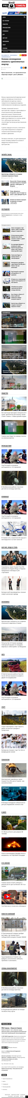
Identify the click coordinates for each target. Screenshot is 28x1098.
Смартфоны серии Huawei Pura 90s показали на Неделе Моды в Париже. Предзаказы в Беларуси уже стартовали (13, 569)
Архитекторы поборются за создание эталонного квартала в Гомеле (11, 175)
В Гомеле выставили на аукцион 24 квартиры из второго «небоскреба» (18, 201)
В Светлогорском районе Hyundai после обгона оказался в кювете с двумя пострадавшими (18, 238)
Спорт (4, 45)
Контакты (5, 1089)
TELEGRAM (10, 1096)
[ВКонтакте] (21, 68)
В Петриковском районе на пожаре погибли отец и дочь (12, 1010)
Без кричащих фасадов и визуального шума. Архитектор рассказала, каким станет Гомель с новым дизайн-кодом (17, 248)
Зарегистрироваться (7, 1078)
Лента (4, 17)
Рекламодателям (6, 1086)
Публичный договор (6, 1068)
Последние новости (6, 225)
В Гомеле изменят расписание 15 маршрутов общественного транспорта (13, 325)
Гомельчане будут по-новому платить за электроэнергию (16, 256)
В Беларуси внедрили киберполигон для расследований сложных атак (13, 803)
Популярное (6, 313)
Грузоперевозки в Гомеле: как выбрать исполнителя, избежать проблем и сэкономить (12, 958)
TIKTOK (21, 1096)
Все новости (5, 55)
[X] (26, 68)
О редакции (5, 1084)
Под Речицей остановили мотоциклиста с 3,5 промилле (17, 273)
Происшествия (6, 27)
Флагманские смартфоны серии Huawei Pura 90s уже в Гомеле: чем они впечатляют (18, 265)
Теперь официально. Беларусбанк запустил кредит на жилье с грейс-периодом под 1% (18, 192)
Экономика (6, 41)
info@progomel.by (5, 1052)
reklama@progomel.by (16, 1056)
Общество (5, 24)
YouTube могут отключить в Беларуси (13, 906)
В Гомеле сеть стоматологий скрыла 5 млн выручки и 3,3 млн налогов (18, 280)
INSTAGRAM (16, 1096)
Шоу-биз (5, 38)
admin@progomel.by (6, 1060)
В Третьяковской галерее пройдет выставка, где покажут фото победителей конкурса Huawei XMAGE (13, 935)
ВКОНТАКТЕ (7, 1094)
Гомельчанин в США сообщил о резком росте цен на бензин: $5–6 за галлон (13, 884)
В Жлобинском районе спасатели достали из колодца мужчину (16, 288)
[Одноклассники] (23, 68)
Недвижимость (6, 56)
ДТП (4, 34)
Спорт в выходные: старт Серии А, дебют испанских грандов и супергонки (17, 229)
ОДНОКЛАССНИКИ (15, 1094)
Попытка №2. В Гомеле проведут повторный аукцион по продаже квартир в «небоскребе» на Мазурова (18, 183)
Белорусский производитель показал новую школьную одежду (13, 593)
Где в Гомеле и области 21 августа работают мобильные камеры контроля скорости (17, 296)
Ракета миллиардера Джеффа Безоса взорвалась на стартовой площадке (13, 854)
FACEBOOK (22, 1094)
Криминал (5, 31)
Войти (4, 1081)
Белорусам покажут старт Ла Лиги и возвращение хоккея (13, 751)
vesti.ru (4, 69)
